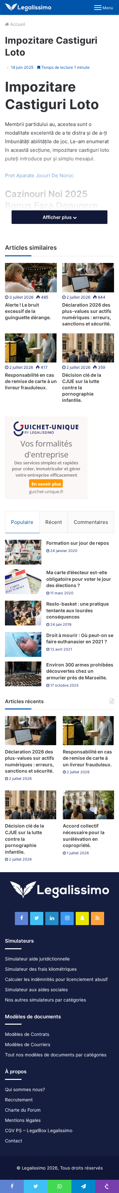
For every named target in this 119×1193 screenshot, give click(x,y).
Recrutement (19, 1099)
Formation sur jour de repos (77, 543)
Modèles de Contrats (27, 1034)
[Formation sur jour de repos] (23, 552)
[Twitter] (36, 918)
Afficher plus (58, 217)
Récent (53, 522)
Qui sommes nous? (25, 1089)
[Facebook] (21, 918)
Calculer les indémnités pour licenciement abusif (56, 979)
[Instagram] (67, 918)
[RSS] (97, 918)
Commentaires (91, 522)
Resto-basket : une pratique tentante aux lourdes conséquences (77, 610)
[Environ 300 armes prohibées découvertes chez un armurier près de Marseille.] (23, 673)
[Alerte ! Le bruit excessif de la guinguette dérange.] (31, 277)
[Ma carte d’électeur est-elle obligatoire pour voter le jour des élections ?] (23, 581)
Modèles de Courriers (27, 1044)
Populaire (22, 522)
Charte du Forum (23, 1110)
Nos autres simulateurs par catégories (45, 999)
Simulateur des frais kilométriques (41, 969)
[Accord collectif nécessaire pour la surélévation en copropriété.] (88, 804)
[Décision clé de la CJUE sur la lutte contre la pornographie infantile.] (88, 348)
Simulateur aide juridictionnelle (37, 958)
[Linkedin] (52, 918)
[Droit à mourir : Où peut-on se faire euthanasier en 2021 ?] (23, 644)
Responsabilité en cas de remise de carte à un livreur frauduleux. (31, 381)
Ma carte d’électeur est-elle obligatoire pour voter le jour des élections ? (78, 579)
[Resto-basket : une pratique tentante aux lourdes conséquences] (23, 613)
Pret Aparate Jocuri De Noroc (39, 175)
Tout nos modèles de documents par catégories (55, 1054)
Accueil (17, 24)
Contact (13, 1140)
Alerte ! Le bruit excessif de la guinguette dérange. (28, 311)
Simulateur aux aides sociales (36, 989)
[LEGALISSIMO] (28, 7)
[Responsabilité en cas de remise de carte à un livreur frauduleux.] (31, 348)
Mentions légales (23, 1120)
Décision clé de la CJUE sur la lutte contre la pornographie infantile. (81, 387)
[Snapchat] (82, 918)
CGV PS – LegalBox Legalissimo (38, 1130)
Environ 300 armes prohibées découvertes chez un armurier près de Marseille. (79, 671)
